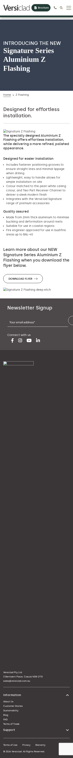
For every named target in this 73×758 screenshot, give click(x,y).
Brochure (43, 7)
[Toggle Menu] (68, 8)
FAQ (5, 719)
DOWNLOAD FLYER (20, 278)
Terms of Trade (11, 724)
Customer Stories (13, 706)
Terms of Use (10, 745)
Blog (5, 715)
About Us (8, 701)
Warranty (40, 745)
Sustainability (10, 710)
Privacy (26, 745)
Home (7, 94)
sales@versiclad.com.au (16, 681)
